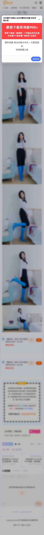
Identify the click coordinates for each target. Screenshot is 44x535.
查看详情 (36, 59)
